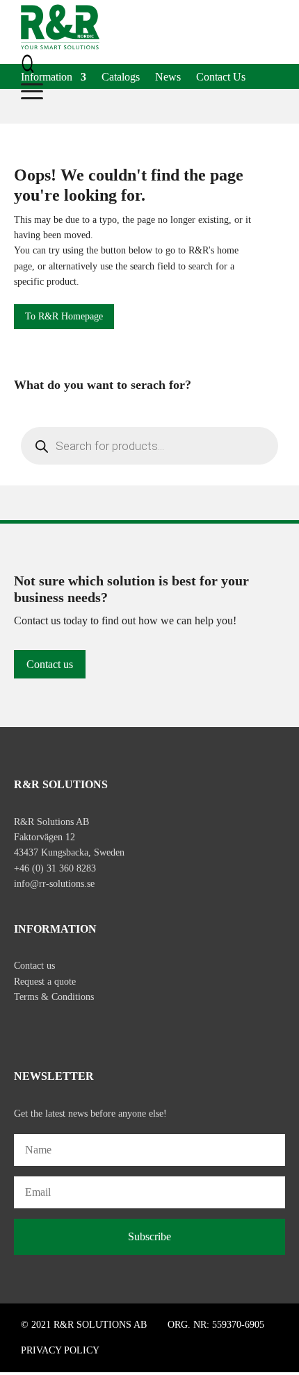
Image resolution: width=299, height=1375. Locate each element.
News (168, 77)
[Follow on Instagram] (54, 1028)
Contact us (49, 664)
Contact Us (220, 77)
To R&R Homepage (64, 316)
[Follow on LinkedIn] (83, 1028)
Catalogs (121, 77)
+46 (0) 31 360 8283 (55, 868)
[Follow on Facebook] (25, 1028)
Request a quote (45, 981)
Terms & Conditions (54, 997)
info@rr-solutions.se (54, 883)
